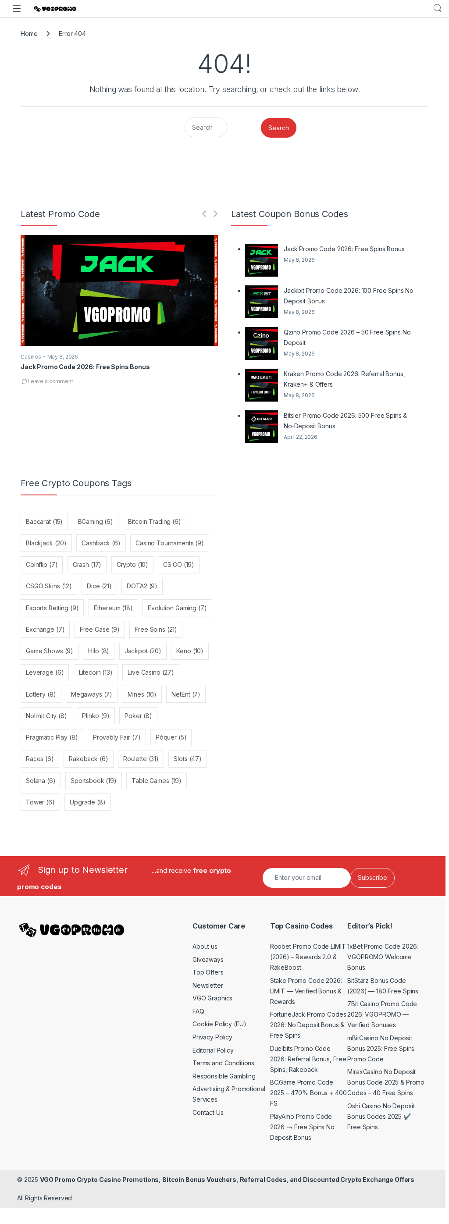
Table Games (157, 780)
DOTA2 (142, 586)
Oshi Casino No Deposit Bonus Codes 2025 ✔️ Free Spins (380, 1116)
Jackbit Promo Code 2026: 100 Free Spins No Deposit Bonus (348, 296)
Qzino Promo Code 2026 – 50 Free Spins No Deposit (347, 337)
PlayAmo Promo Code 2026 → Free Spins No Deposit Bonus (302, 1127)
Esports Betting (52, 608)
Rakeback (88, 758)
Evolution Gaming (177, 608)
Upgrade (87, 802)
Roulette (141, 758)
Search (437, 8)
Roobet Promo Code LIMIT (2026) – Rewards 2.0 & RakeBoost (308, 957)
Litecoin (96, 672)
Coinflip (41, 564)
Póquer (171, 737)
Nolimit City (46, 715)
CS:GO (178, 564)
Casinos (31, 356)
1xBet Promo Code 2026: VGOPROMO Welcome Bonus (382, 957)
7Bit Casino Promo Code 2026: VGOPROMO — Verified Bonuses (382, 1014)
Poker (138, 715)
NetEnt (185, 694)
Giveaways (208, 959)
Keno (189, 651)
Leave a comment (50, 381)
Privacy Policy (212, 1037)
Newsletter (207, 985)
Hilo (98, 651)
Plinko (96, 715)
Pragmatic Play (52, 737)
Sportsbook (94, 780)
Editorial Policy (213, 1050)
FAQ (198, 1011)
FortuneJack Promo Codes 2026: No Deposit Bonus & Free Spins (308, 1025)
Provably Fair (117, 737)
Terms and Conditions (223, 1063)
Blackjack (46, 543)
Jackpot (143, 651)
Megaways (91, 694)
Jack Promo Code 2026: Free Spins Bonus (85, 366)
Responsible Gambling (224, 1076)
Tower (40, 802)
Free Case (100, 629)
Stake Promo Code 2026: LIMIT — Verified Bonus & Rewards (306, 991)
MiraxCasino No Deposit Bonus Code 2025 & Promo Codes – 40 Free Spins (385, 1082)
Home (29, 33)
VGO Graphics (212, 998)
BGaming (95, 521)
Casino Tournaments (169, 543)
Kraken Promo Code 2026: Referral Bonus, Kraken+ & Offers (344, 379)
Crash (87, 564)
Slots (188, 758)
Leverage (45, 672)
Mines (142, 694)
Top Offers (208, 972)
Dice (99, 586)
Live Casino (151, 672)
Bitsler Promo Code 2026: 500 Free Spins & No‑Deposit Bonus (345, 421)
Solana (41, 780)
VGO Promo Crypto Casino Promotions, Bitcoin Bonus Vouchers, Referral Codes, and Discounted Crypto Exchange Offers (227, 1179)
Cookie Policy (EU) (219, 1024)
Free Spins (156, 629)
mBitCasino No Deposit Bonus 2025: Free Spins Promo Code (380, 1048)
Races (40, 758)
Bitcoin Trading (154, 521)
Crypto (132, 564)
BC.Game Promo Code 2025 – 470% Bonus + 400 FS (308, 1092)
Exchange (45, 629)
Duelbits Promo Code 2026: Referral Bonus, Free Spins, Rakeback (308, 1059)
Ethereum (113, 608)
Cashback (101, 543)
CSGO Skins (49, 586)
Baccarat (44, 521)
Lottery (41, 694)
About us (204, 946)
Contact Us (208, 1112)
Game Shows (49, 651)
